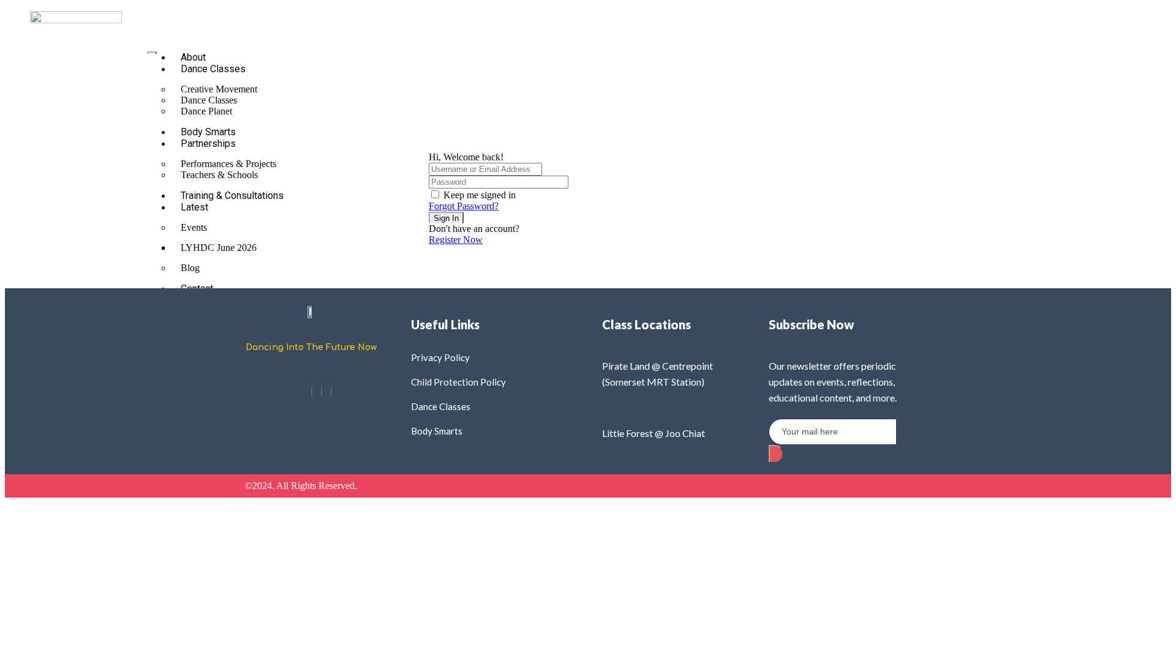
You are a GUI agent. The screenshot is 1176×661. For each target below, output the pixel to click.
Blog (190, 268)
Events (194, 227)
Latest (194, 207)
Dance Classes (213, 69)
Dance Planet (206, 111)
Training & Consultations (232, 195)
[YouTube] (331, 391)
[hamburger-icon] (152, 52)
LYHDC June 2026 (219, 247)
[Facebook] (311, 391)
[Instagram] (321, 391)
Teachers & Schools (219, 175)
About (193, 57)
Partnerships (208, 143)
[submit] (776, 453)
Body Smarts (208, 132)
